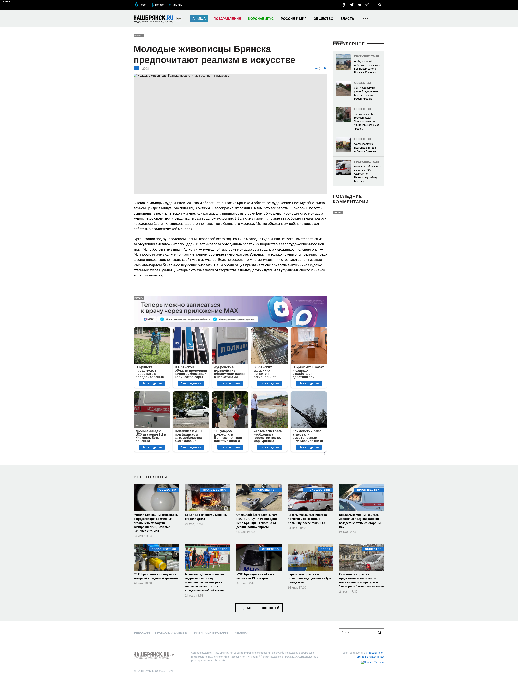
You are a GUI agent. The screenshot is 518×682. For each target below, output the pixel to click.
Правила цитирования (211, 632)
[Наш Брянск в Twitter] (352, 5)
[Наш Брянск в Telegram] (367, 5)
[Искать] (379, 632)
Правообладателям (171, 632)
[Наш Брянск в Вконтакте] (359, 5)
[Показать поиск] (379, 5)
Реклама (241, 632)
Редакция (142, 632)
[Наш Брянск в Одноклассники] (344, 5)
